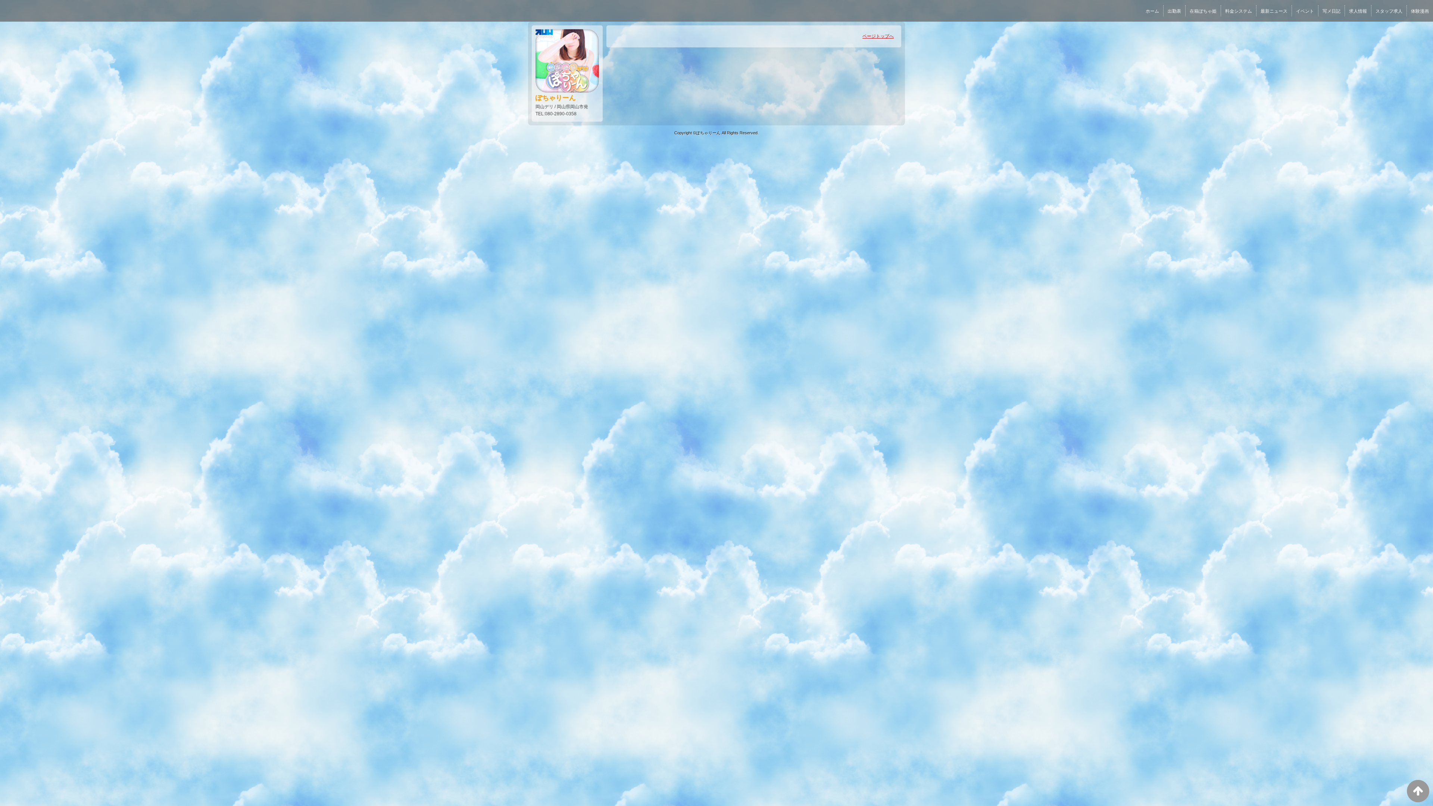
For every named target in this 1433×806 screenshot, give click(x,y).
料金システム (1238, 11)
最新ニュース (1274, 11)
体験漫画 (1420, 11)
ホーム (1152, 11)
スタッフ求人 (1389, 11)
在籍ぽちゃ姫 (1203, 11)
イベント (1305, 11)
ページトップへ (878, 36)
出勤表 (1174, 11)
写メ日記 (1331, 11)
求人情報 (1358, 11)
